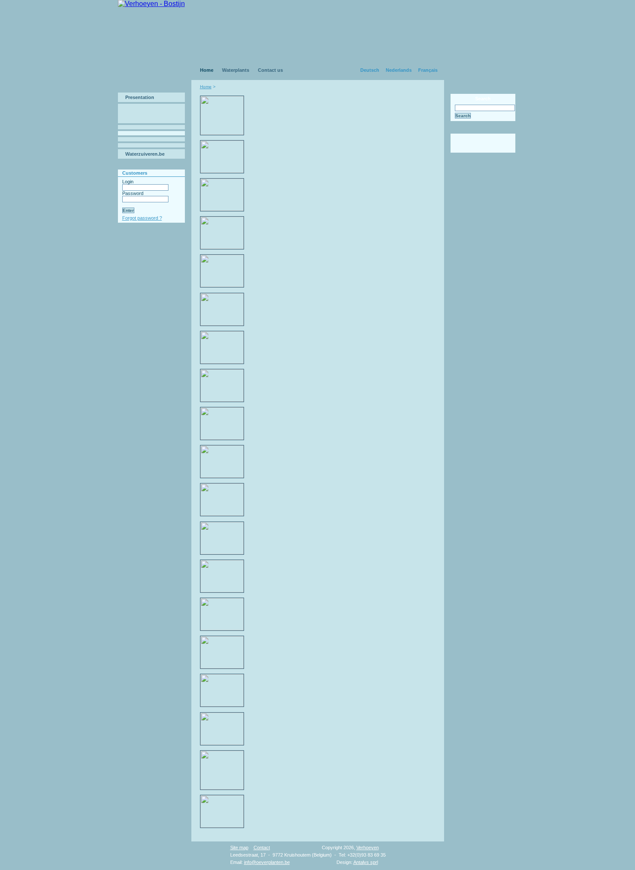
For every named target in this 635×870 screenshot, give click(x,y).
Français (428, 70)
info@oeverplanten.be (267, 862)
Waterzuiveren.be (145, 154)
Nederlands (399, 70)
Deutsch (369, 70)
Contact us (270, 70)
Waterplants (235, 70)
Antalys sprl (365, 862)
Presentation (139, 97)
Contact (262, 847)
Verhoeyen (367, 847)
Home (206, 70)
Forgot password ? (142, 218)
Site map (239, 847)
